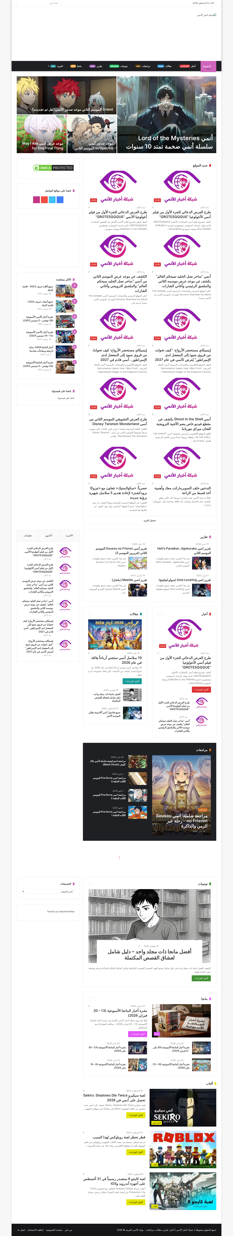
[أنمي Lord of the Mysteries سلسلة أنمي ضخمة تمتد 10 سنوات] (166, 114)
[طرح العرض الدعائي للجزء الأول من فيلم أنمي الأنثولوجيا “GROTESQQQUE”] (65, 569)
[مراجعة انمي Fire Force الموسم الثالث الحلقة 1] (137, 812)
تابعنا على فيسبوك (66, 398)
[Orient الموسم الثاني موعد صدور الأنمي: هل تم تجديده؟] (66, 95)
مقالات (165, 66)
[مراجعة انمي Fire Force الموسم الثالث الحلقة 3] (137, 778)
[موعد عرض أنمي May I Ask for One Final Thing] (42, 134)
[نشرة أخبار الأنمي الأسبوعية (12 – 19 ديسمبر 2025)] (65, 336)
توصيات (119, 66)
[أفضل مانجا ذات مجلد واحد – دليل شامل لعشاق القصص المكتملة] (132, 694)
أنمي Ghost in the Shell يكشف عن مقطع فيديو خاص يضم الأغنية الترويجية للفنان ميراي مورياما (183, 424)
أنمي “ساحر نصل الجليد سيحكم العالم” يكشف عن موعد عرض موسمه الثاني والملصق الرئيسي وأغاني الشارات (183, 281)
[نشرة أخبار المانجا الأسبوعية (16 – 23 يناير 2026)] (201, 1064)
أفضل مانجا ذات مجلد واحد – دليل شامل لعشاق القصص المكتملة (106, 697)
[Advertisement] (82, 34)
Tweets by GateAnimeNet (61, 911)
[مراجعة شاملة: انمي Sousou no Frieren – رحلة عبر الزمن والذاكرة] (181, 795)
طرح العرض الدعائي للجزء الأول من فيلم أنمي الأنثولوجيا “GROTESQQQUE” (185, 662)
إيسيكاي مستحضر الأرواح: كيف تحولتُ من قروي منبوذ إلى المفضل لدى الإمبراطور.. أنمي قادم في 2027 (120, 355)
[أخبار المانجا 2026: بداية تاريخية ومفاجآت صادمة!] (65, 352)
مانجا (76, 66)
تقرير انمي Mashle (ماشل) (129, 580)
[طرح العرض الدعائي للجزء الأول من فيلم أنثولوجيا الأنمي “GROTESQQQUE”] (201, 703)
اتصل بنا (21, 1229)
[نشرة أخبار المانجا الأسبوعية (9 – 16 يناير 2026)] (137, 1064)
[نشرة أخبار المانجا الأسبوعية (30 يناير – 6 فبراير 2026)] (201, 1048)
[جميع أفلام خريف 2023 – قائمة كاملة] (65, 291)
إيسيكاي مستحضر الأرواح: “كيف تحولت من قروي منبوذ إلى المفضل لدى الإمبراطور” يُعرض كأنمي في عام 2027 (183, 355)
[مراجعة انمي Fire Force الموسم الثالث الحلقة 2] (137, 795)
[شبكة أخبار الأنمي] (206, 15)
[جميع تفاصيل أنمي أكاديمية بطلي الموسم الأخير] (132, 713)
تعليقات (28, 535)
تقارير (96, 66)
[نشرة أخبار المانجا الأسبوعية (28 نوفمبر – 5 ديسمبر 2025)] (65, 367)
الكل (104, 750)
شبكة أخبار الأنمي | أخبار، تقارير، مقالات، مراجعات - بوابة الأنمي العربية (159, 1229)
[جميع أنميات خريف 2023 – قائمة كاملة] (65, 306)
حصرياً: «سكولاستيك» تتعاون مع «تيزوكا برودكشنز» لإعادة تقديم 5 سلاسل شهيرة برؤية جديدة (118, 493)
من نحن (68, 1229)
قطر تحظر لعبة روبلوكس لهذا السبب (119, 1137)
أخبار (188, 66)
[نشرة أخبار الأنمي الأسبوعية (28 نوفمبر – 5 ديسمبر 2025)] (65, 321)
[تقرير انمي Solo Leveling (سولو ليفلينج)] (201, 590)
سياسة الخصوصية (54, 1229)
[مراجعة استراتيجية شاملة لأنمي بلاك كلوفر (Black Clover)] (137, 761)
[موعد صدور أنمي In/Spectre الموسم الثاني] (92, 134)
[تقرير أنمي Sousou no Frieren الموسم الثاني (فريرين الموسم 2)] (137, 563)
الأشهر (48, 535)
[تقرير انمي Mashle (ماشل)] (137, 590)
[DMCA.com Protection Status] (53, 171)
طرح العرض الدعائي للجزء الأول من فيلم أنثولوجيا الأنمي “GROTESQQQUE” (174, 706)
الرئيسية (207, 66)
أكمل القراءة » (201, 689)
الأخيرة (69, 535)
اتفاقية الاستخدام (35, 1229)
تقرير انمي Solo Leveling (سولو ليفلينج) (185, 580)
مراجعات (143, 66)
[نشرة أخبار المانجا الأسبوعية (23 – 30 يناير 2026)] (137, 1048)
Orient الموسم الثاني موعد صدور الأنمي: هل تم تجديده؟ (72, 109)
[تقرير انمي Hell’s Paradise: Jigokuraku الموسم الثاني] (201, 563)
